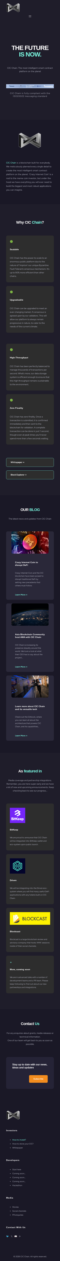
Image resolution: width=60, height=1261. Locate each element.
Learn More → (21, 595)
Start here (16, 1169)
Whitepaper (17, 1148)
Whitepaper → (17, 462)
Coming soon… (19, 1173)
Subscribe (38, 1079)
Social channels (19, 1211)
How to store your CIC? (23, 1144)
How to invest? (19, 1140)
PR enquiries (17, 1215)
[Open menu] (30, 16)
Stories (15, 1207)
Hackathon (17, 1185)
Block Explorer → (19, 475)
